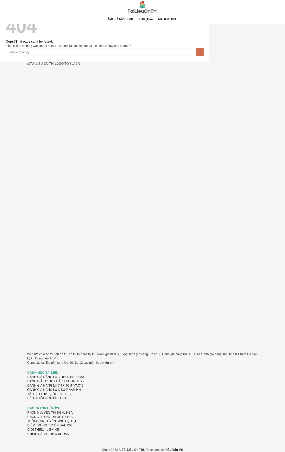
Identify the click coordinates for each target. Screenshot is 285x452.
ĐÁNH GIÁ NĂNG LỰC (119, 19)
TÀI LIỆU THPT (167, 19)
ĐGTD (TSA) (145, 19)
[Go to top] (277, 446)
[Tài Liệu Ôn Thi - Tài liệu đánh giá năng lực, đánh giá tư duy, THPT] (143, 7)
